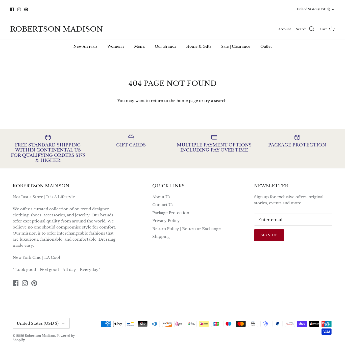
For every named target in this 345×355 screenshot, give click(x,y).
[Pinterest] (26, 9)
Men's (139, 46)
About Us (161, 196)
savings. (213, 13)
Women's (115, 46)
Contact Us (162, 204)
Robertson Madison (40, 336)
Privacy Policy (166, 220)
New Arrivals (85, 46)
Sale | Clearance (235, 46)
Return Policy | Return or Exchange (186, 228)
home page (187, 100)
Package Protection (170, 212)
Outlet (266, 46)
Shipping (161, 236)
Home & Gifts (198, 46)
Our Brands (165, 46)
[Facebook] (12, 9)
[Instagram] (19, 9)
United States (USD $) (313, 9)
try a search (215, 100)
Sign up (269, 235)
